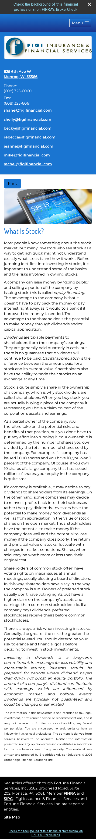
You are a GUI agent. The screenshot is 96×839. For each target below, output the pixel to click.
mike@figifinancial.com (27, 155)
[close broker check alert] (89, 4)
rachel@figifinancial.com (28, 164)
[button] (80, 23)
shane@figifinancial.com (28, 110)
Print (12, 183)
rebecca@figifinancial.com (29, 137)
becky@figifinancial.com (27, 128)
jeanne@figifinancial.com (28, 146)
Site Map (12, 817)
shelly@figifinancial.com (27, 119)
